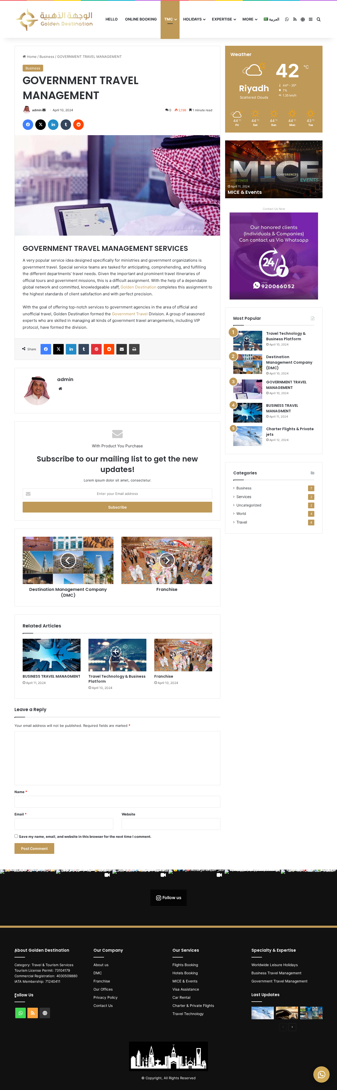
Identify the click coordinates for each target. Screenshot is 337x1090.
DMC (97, 973)
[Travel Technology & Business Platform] (117, 655)
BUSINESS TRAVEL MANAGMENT (51, 676)
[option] (274, 169)
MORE (248, 19)
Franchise (163, 676)
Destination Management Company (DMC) (289, 362)
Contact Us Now (274, 209)
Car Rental (181, 997)
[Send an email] (44, 110)
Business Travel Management (276, 973)
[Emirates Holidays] (311, 1013)
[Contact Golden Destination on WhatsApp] (321, 1074)
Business (46, 56)
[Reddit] (78, 124)
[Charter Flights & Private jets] (247, 436)
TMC (168, 19)
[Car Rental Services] (287, 1013)
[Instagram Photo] (28, 898)
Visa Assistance (185, 989)
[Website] (60, 389)
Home (31, 56)
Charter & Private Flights (193, 1005)
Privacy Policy (105, 997)
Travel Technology (188, 1014)
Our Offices (103, 989)
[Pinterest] (96, 349)
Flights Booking (185, 965)
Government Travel (129, 313)
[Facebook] (28, 124)
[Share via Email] (121, 349)
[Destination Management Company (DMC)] (247, 364)
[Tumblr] (66, 124)
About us (100, 965)
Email (20, 814)
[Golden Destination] (53, 19)
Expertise (222, 19)
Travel (241, 522)
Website (128, 814)
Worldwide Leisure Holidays (274, 965)
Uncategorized (248, 505)
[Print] (134, 349)
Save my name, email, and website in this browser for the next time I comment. (85, 836)
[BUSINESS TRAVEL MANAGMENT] (52, 655)
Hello (112, 19)
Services (243, 496)
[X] (40, 124)
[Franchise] (183, 655)
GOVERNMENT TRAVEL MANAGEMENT (286, 384)
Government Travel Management (279, 981)
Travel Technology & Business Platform (117, 679)
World (241, 513)
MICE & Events (245, 192)
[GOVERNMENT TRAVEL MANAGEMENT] (247, 389)
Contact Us (103, 1005)
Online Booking (141, 19)
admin (37, 110)
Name (20, 792)
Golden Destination (138, 287)
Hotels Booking (185, 973)
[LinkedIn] (53, 124)
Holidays (192, 19)
